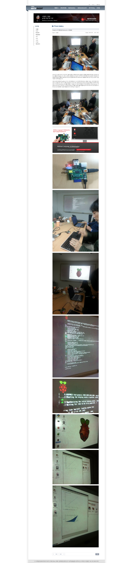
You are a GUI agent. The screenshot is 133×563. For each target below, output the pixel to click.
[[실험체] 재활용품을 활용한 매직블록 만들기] (62, 554)
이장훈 (37, 29)
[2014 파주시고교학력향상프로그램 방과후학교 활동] (55, 554)
